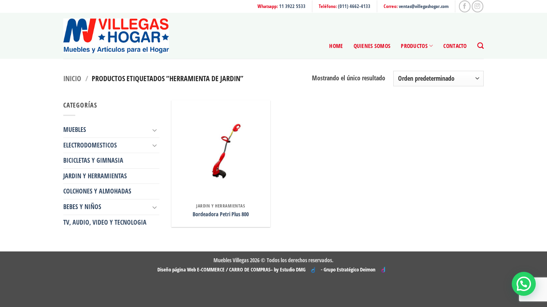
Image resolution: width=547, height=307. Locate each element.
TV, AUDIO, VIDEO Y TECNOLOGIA (105, 222)
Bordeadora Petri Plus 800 (221, 214)
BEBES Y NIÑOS (82, 206)
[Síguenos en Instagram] (477, 6)
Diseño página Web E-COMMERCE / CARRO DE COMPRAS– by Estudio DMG (231, 269)
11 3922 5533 (292, 6)
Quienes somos (372, 46)
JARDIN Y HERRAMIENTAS (95, 175)
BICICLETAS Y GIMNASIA (93, 160)
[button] (480, 46)
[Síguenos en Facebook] (465, 6)
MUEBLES (74, 129)
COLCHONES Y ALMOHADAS (97, 191)
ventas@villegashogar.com (423, 6)
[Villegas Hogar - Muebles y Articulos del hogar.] (116, 35)
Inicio (72, 78)
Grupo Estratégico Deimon (350, 269)
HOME (336, 46)
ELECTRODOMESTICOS (90, 145)
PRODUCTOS (414, 46)
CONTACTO (455, 46)
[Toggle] (154, 130)
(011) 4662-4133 (354, 6)
